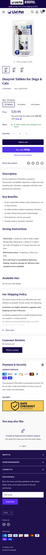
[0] (41, 12)
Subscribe (10, 501)
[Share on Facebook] (28, 163)
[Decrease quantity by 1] (13, 133)
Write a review (12, 350)
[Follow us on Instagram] (8, 524)
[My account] (37, 12)
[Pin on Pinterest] (33, 163)
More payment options (23, 155)
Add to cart (23, 142)
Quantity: (6, 133)
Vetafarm (6, 89)
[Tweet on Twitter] (37, 163)
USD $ (6, 513)
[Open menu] (3, 12)
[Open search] (32, 12)
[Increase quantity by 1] (26, 133)
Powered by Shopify (9, 550)
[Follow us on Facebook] (4, 524)
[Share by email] (42, 163)
